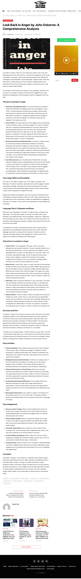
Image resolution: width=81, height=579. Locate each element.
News (8, 11)
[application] (66, 60)
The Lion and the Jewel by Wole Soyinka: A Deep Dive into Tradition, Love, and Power (38, 495)
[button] (66, 60)
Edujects (42, 572)
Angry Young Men (15, 478)
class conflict (34, 478)
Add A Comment (26, 547)
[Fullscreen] (76, 73)
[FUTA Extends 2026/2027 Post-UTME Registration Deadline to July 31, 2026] (26, 523)
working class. (7, 483)
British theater (25, 478)
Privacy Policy (62, 566)
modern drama (28, 481)
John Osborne (7, 481)
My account (24, 566)
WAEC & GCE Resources (11, 15)
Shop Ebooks (51, 566)
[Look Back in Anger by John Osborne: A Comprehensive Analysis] (26, 53)
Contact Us (72, 566)
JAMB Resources (71, 11)
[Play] (56, 73)
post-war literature (38, 481)
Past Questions (26, 11)
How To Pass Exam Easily (39, 11)
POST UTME (5, 528)
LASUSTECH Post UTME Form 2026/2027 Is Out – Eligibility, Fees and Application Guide (9, 535)
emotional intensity (44, 478)
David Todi (10, 34)
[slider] (65, 73)
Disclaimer (50, 568)
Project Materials (16, 11)
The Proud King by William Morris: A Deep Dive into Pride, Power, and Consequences (15, 495)
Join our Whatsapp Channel (66, 40)
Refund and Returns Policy (36, 568)
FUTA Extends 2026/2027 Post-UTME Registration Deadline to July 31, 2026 (25, 535)
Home (4, 15)
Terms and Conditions (37, 566)
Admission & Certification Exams (57, 11)
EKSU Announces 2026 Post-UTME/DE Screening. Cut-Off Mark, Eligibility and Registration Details (42, 535)
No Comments (29, 34)
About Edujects (13, 566)
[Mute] (73, 73)
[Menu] (3, 11)
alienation (6, 478)
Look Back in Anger (17, 481)
